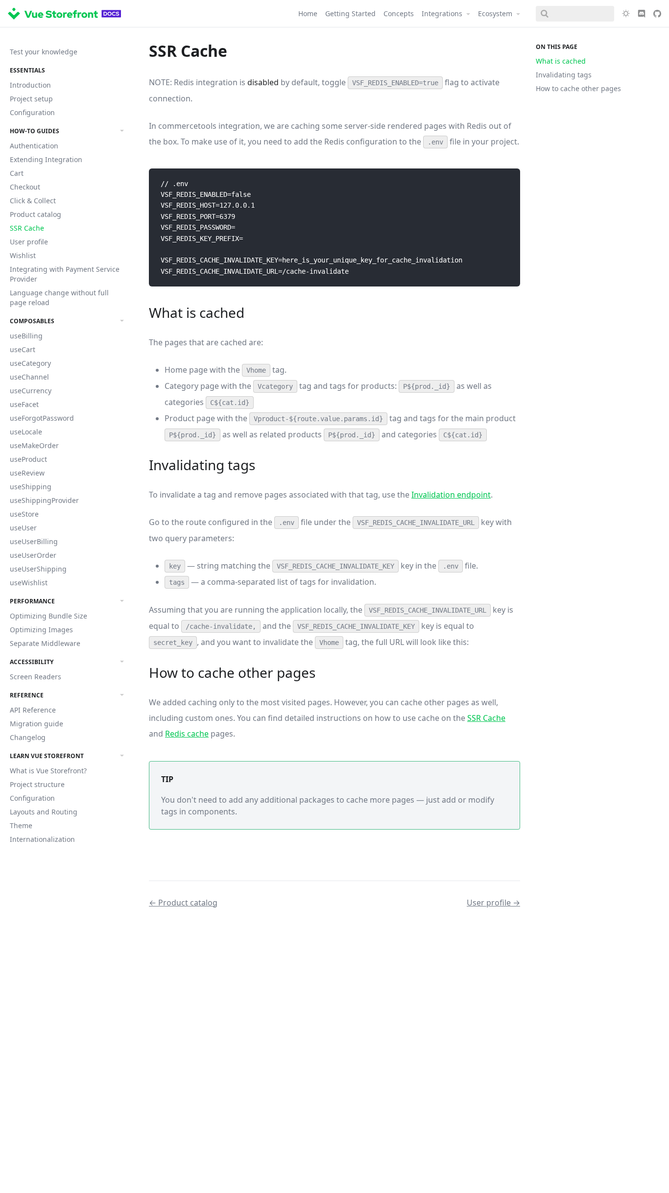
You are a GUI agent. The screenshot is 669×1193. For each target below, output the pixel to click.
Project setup (31, 98)
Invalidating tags (564, 74)
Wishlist (23, 255)
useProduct (28, 459)
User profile (29, 241)
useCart (22, 349)
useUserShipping (38, 568)
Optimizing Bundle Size (48, 615)
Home (307, 13)
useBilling (26, 335)
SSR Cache (27, 228)
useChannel (29, 377)
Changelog (28, 737)
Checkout (25, 186)
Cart (17, 173)
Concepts (398, 13)
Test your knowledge (43, 51)
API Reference (33, 710)
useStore (24, 514)
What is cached (561, 61)
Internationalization (42, 839)
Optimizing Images (41, 629)
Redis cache (187, 733)
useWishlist (29, 582)
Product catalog (35, 214)
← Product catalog (183, 902)
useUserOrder (33, 555)
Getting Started (350, 13)
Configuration (32, 112)
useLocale (26, 431)
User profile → (493, 902)
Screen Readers (35, 676)
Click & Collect (33, 200)
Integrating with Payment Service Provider (64, 274)
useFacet (24, 404)
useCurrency (30, 390)
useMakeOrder (34, 445)
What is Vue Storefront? (48, 770)
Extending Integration (46, 159)
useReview (27, 472)
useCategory (30, 363)
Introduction (30, 85)
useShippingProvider (44, 500)
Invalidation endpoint (451, 494)
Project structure (37, 784)
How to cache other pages (578, 88)
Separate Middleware (45, 643)
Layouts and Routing (43, 811)
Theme (21, 825)
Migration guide (36, 723)
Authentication (34, 145)
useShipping (30, 486)
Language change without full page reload (59, 297)
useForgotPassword (42, 418)
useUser (23, 527)
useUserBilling (34, 541)
